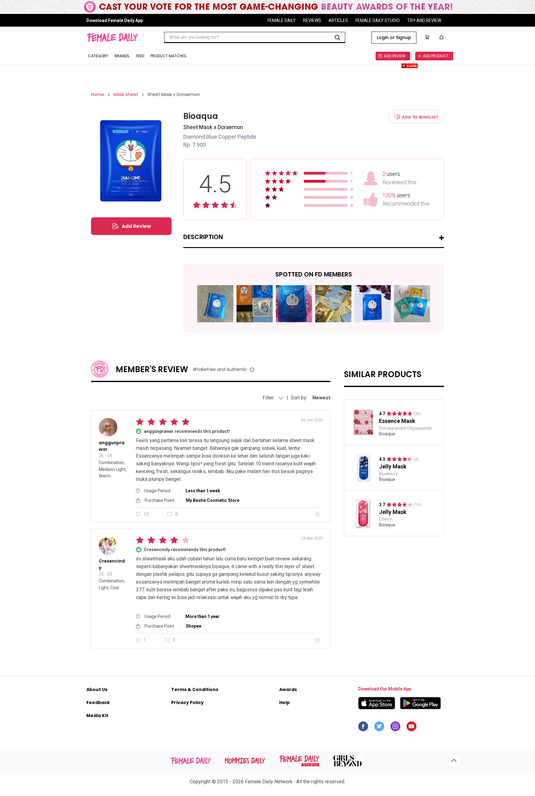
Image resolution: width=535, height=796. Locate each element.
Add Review (136, 226)
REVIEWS (312, 20)
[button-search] (337, 37)
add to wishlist (420, 117)
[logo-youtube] (411, 728)
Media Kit (97, 715)
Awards (288, 689)
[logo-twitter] (379, 728)
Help (284, 702)
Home (97, 94)
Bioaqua (387, 433)
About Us (96, 689)
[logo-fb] (363, 728)
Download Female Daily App (114, 20)
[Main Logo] (111, 37)
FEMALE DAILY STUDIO (377, 20)
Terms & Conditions (194, 689)
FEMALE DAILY (282, 20)
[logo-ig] (395, 728)
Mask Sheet (125, 94)
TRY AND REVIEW (424, 20)
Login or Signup (394, 37)
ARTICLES (338, 20)
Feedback (98, 702)
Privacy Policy (187, 702)
